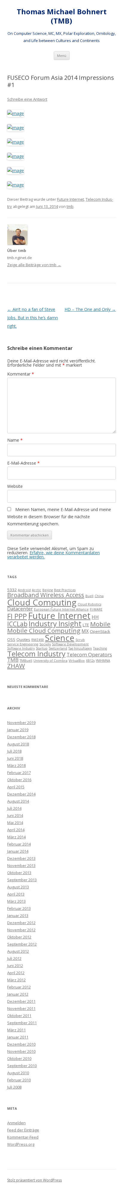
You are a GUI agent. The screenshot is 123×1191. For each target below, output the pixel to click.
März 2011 (16, 1030)
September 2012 (22, 944)
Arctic (36, 590)
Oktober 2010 (19, 1058)
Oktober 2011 (19, 1015)
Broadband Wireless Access (45, 595)
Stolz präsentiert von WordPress (34, 1180)
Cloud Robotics (89, 604)
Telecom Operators (89, 654)
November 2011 (21, 1008)
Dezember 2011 (21, 1001)
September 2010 (22, 1065)
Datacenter (20, 608)
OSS (11, 639)
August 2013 (18, 887)
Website (15, 486)
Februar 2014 (19, 844)
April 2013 (15, 894)
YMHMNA (103, 660)
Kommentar (20, 374)
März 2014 (16, 837)
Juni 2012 (15, 965)
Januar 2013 (17, 915)
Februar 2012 (19, 987)
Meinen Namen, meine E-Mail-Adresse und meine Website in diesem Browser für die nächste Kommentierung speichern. (59, 517)
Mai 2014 (15, 822)
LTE (86, 625)
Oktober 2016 (19, 779)
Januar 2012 (17, 994)
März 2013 (16, 901)
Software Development (70, 644)
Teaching (100, 648)
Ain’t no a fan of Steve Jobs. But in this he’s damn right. (32, 317)
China (99, 596)
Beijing (47, 590)
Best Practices (65, 590)
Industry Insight (55, 623)
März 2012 (16, 980)
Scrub (80, 640)
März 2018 (16, 765)
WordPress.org (20, 1144)
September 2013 (22, 879)
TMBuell (26, 660)
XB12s (90, 660)
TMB (13, 659)
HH (95, 617)
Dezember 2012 (21, 922)
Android (24, 590)
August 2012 (18, 951)
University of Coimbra (50, 660)
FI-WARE (96, 609)
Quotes (23, 639)
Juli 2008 (14, 1087)
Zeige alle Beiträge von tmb (34, 264)
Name (15, 440)
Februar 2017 (19, 772)
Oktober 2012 (19, 937)
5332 (12, 589)
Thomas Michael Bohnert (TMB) (62, 16)
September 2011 (22, 1022)
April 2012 (15, 972)
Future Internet (70, 199)
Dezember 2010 (21, 1044)
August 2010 (18, 1072)
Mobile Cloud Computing (43, 630)
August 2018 (18, 744)
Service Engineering (22, 644)
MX (85, 631)
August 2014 (18, 801)
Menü (61, 55)
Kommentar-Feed (23, 1137)
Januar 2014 (17, 851)
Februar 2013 (19, 908)
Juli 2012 (14, 958)
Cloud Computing (41, 602)
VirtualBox (77, 660)
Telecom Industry (36, 653)
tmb (70, 206)
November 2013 (21, 865)
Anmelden (16, 1122)
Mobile (100, 624)
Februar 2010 (19, 1080)
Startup (41, 648)
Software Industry (21, 648)
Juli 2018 (14, 751)
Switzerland (58, 648)
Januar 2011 (17, 1037)
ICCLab (17, 623)
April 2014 (15, 829)
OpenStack (100, 631)
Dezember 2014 (21, 794)
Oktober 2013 (19, 872)
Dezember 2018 (21, 736)
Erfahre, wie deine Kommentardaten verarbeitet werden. (53, 555)
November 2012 (21, 929)
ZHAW (16, 665)
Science (59, 637)
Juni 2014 (15, 815)
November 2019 (21, 722)
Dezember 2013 (21, 858)
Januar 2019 (17, 729)
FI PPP (17, 616)
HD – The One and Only (90, 309)
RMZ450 (37, 640)
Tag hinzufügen (80, 648)
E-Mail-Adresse (23, 463)
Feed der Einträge (23, 1130)
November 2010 (21, 1051)
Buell (89, 596)
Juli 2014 (14, 808)
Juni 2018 (15, 758)
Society (45, 644)
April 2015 (15, 787)
